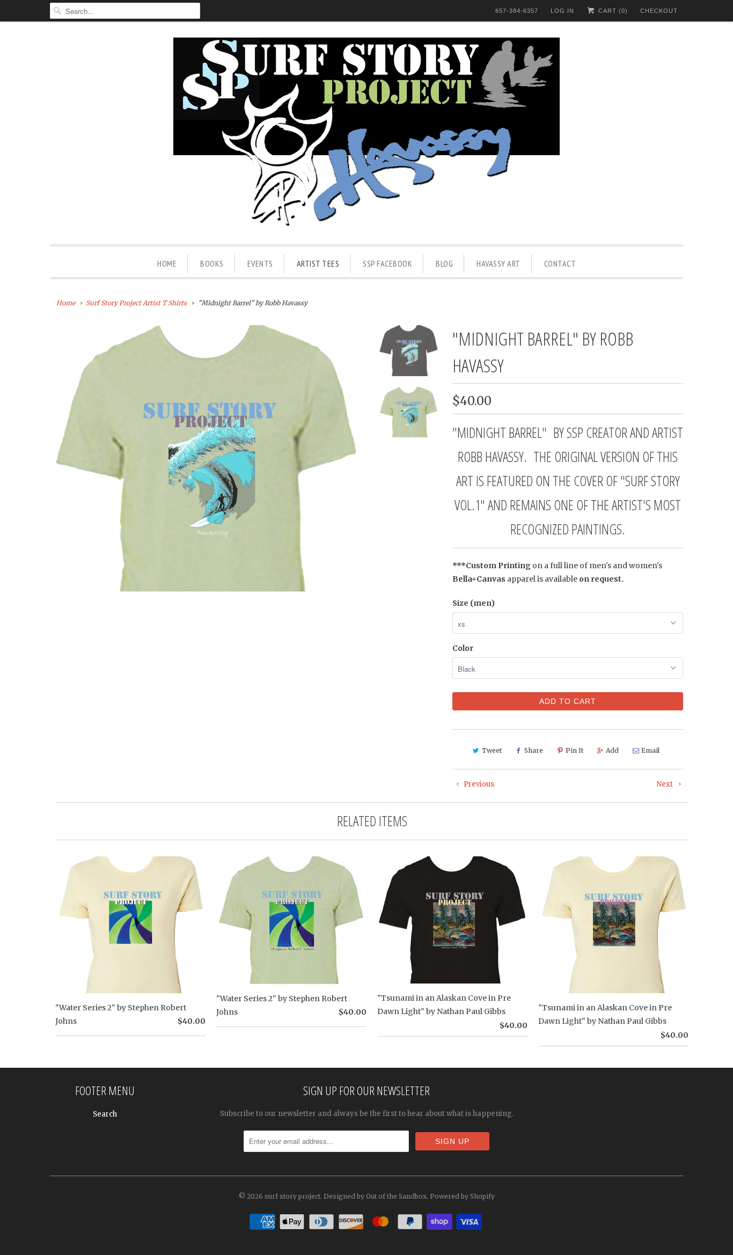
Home (167, 263)
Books (212, 263)
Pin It (574, 750)
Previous (478, 784)
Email (650, 750)
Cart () (612, 11)
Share (533, 750)
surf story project (292, 1196)
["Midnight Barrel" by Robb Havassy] (206, 458)
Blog (444, 263)
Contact (560, 263)
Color (462, 648)
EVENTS (260, 263)
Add (612, 750)
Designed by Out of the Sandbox (375, 1196)
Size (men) (473, 603)
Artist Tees (318, 263)
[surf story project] (366, 136)
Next (666, 784)
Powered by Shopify (462, 1196)
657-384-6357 (516, 11)
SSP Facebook (387, 263)
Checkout (659, 11)
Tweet (492, 750)
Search (105, 1114)
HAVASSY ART (499, 263)
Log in (562, 11)
